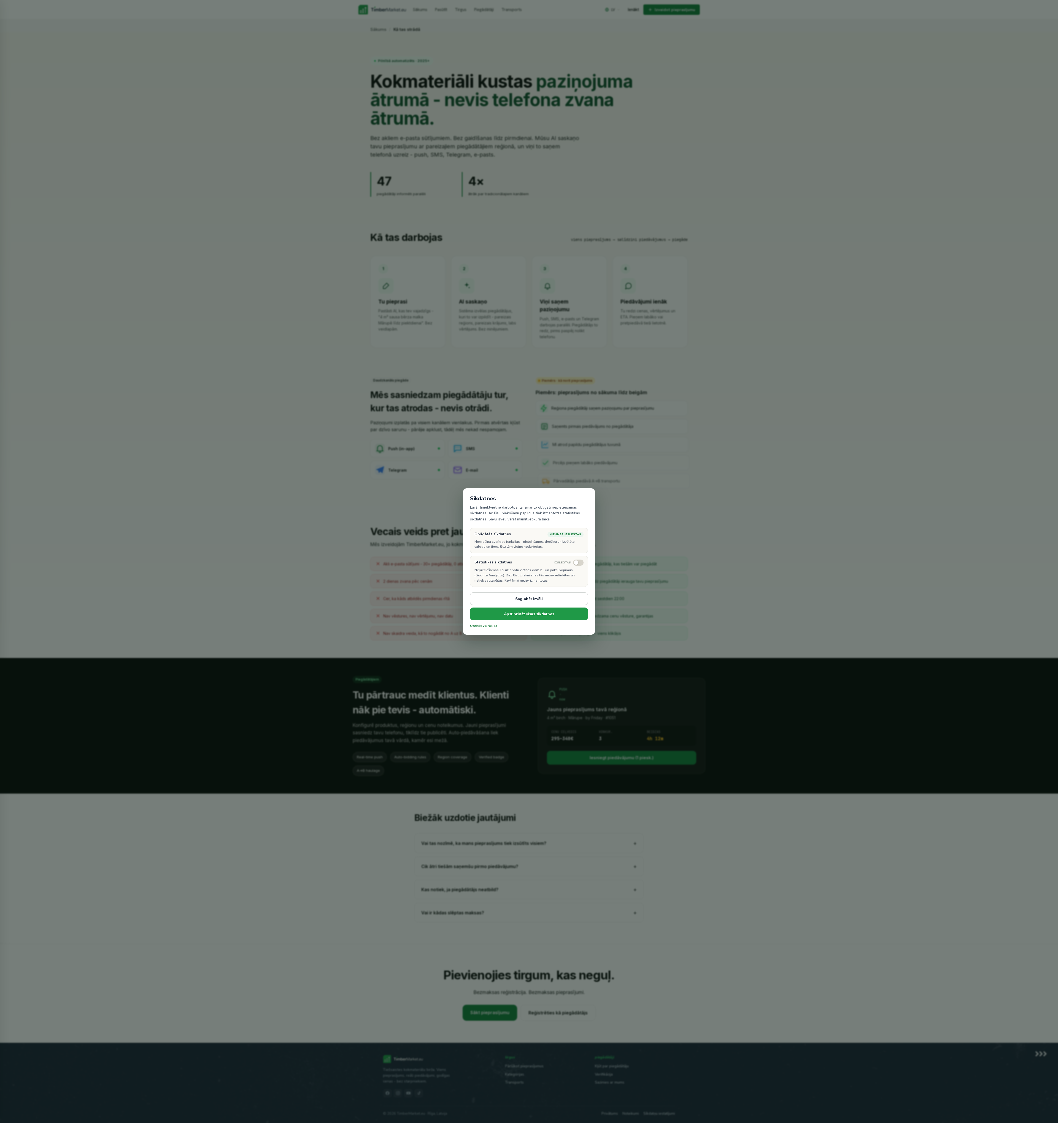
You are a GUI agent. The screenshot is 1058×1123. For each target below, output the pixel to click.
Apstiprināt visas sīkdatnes (529, 614)
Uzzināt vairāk (481, 626)
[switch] (569, 563)
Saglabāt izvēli (529, 598)
